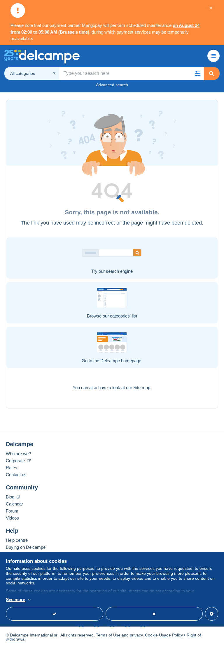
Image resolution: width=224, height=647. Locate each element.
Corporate (16, 460)
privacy (136, 635)
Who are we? (18, 453)
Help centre (17, 540)
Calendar (14, 503)
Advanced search (112, 84)
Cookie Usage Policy (164, 635)
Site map (141, 387)
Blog (10, 496)
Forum (12, 510)
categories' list (123, 315)
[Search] (211, 73)
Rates (11, 467)
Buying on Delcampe (26, 547)
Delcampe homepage (120, 360)
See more (15, 599)
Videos (12, 517)
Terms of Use (108, 635)
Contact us (16, 474)
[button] (197, 73)
